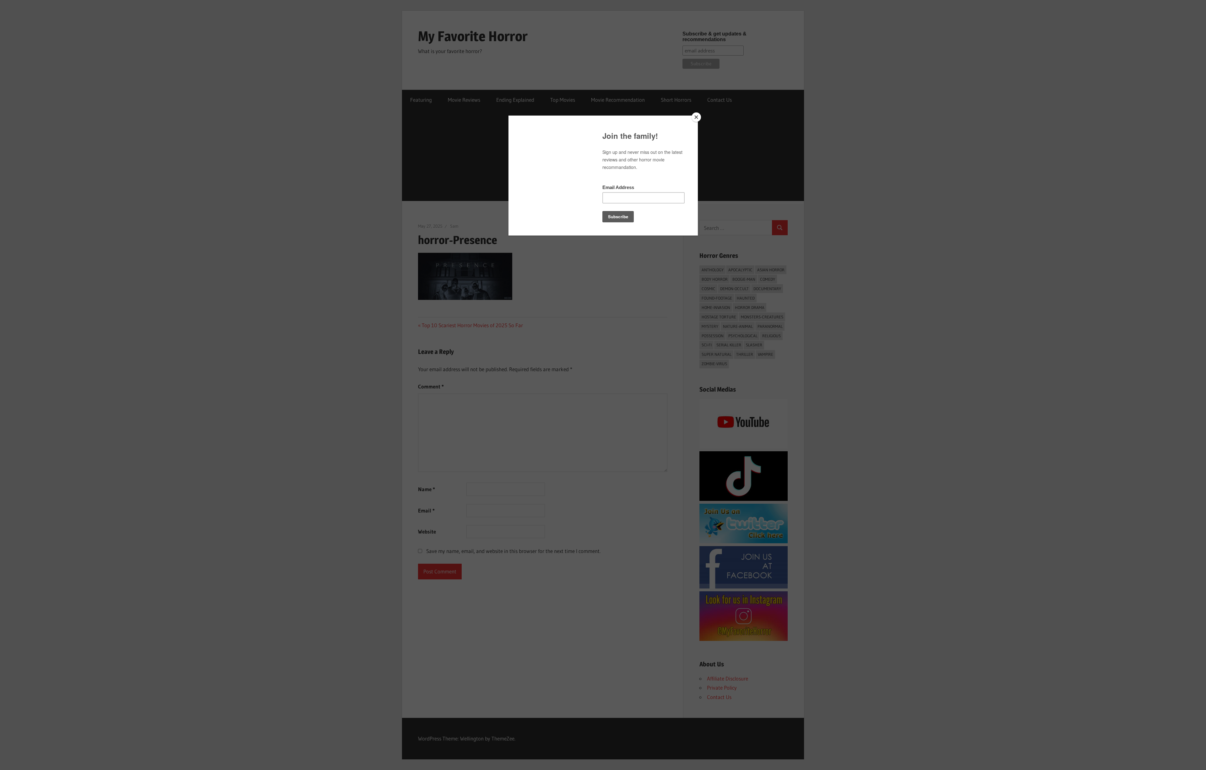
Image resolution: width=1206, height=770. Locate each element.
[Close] (696, 117)
